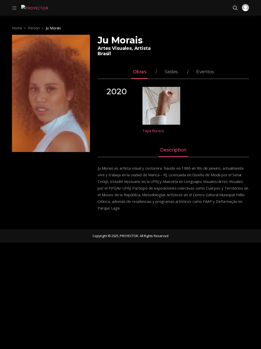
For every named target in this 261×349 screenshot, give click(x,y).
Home (17, 28)
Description (173, 150)
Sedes (171, 72)
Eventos (205, 72)
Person (34, 28)
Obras (139, 72)
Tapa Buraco (153, 130)
